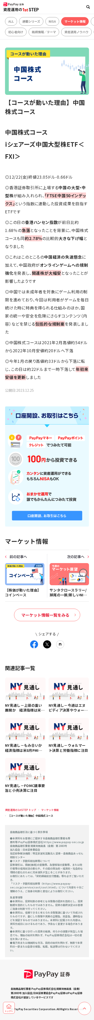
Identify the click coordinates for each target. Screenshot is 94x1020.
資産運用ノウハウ (76, 32)
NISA (52, 21)
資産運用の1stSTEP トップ (20, 810)
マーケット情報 (74, 21)
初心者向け (15, 32)
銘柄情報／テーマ (44, 32)
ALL (11, 21)
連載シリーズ (31, 21)
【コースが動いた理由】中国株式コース (30, 815)
